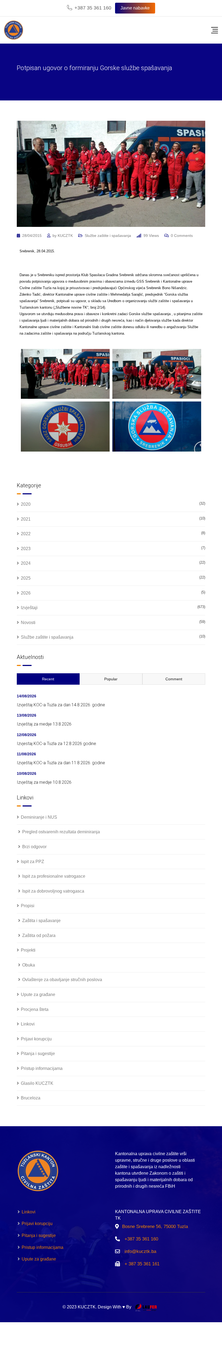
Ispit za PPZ (32, 861)
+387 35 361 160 (92, 8)
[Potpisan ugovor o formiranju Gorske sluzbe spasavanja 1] (65, 374)
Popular (110, 679)
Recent (48, 679)
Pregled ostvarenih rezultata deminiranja (61, 832)
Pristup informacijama (42, 1068)
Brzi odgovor (34, 846)
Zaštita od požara (39, 935)
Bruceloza (30, 1098)
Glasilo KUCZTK (37, 1083)
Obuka (28, 965)
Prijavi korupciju (36, 1039)
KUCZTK (65, 235)
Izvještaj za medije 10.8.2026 (44, 782)
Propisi (27, 905)
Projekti (28, 950)
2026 (26, 593)
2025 (26, 578)
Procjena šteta (34, 1009)
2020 (26, 504)
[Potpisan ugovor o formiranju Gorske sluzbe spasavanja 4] (156, 426)
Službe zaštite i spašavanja (108, 235)
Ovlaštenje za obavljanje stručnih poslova (62, 979)
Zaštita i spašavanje (41, 920)
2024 (26, 563)
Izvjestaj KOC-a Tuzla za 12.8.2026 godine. (57, 743)
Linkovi (28, 1024)
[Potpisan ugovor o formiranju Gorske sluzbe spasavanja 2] (156, 374)
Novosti (28, 622)
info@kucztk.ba (140, 1251)
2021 (26, 519)
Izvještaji (29, 607)
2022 (26, 533)
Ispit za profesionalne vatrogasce (53, 876)
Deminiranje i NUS (39, 817)
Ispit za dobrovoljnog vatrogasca (53, 891)
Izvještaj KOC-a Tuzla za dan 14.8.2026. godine (61, 704)
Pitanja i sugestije (38, 1053)
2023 (26, 548)
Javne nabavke (135, 8)
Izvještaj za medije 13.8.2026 (44, 724)
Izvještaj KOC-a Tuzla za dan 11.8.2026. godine (61, 762)
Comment (173, 679)
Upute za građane (38, 994)
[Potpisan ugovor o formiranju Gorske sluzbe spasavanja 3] (65, 426)
